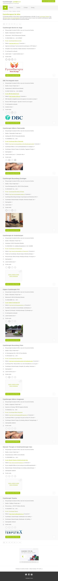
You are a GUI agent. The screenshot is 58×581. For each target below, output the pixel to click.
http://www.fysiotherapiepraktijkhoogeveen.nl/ (18, 415)
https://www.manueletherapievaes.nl (16, 462)
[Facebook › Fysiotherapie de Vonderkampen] (9, 267)
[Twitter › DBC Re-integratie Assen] (6, 112)
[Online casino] (30, 548)
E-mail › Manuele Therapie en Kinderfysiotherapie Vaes (16, 460)
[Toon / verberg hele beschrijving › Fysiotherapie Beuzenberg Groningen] (29, 197)
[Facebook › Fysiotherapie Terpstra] (9, 527)
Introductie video (9, 106)
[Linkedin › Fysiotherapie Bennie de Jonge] (12, 59)
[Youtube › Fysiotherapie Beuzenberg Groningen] (15, 210)
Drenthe (6, 32)
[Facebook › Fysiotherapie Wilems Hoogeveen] (9, 428)
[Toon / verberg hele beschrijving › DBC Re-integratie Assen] (29, 99)
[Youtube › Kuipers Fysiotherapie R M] (15, 321)
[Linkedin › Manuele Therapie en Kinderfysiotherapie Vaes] (12, 476)
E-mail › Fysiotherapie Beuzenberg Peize (13, 358)
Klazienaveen (12, 32)
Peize (11, 183)
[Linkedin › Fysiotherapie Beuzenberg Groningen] (12, 210)
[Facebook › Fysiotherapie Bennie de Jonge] (9, 59)
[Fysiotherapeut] (5, 7)
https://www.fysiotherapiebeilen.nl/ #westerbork (18, 251)
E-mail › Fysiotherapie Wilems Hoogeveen (13, 412)
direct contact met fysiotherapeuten (12, 18)
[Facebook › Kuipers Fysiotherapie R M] (9, 321)
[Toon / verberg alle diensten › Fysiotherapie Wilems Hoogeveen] (29, 420)
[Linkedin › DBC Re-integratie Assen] (12, 112)
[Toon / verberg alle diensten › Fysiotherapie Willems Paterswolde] (29, 149)
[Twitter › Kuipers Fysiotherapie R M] (6, 321)
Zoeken (18, 7)
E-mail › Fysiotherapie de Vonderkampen (13, 248)
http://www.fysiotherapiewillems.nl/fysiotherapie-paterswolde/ (21, 144)
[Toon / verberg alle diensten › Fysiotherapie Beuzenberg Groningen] (29, 199)
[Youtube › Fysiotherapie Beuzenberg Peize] (15, 377)
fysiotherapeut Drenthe (44, 16)
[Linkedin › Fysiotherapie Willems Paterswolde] (12, 160)
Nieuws (11, 7)
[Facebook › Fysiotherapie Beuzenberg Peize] (9, 377)
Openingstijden (9, 151)
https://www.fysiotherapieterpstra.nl (16, 514)
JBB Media (28, 578)
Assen (10, 85)
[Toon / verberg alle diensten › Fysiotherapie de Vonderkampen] (29, 256)
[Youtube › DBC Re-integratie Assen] (15, 112)
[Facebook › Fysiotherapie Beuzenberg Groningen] (9, 210)
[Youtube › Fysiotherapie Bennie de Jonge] (15, 59)
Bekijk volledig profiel (12, 75)
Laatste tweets (9, 53)
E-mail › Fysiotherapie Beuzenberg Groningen (14, 191)
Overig (32, 7)
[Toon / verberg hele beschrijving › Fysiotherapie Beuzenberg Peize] (29, 364)
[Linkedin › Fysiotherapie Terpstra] (12, 527)
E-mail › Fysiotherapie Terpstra (11, 511)
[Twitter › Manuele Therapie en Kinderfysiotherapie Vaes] (6, 476)
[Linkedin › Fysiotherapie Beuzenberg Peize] (12, 377)
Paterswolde (12, 133)
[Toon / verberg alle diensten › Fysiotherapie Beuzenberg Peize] (29, 366)
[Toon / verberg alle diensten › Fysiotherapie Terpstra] (29, 519)
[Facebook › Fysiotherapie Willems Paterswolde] (9, 160)
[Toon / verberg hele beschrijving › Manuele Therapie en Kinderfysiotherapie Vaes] (29, 465)
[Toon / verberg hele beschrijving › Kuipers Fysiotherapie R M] (29, 308)
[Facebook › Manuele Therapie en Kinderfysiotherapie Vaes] (9, 476)
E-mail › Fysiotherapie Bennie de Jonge (13, 40)
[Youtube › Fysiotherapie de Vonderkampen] (15, 267)
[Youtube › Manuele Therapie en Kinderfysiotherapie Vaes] (15, 476)
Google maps (19, 32)
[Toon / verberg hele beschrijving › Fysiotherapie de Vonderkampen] (29, 254)
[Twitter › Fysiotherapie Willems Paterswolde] (6, 160)
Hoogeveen (12, 404)
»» (19, 24)
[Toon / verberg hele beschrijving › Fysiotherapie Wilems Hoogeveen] (29, 417)
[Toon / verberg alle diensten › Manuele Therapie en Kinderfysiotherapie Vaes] (29, 468)
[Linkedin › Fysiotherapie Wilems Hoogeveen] (12, 428)
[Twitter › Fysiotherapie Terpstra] (6, 527)
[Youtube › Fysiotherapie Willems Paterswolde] (15, 160)
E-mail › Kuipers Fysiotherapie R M (12, 302)
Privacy (31, 578)
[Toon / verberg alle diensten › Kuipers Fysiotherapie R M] (29, 310)
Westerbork (12, 240)
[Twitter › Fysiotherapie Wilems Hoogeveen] (6, 428)
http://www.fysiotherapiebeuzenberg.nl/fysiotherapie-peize (21, 361)
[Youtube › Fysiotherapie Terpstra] (15, 527)
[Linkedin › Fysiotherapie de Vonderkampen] (12, 267)
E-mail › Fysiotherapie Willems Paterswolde (14, 141)
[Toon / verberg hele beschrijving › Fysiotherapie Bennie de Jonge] (29, 46)
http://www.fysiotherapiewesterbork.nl (16, 305)
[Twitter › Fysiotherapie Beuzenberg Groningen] (6, 210)
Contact (26, 7)
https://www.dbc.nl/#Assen (14, 96)
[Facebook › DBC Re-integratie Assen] (9, 112)
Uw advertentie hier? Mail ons (29, 561)
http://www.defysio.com (14, 43)
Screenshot (22, 43)
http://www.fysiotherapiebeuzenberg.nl (17, 194)
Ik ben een (48, 1)
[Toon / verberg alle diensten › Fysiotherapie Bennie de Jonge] (29, 48)
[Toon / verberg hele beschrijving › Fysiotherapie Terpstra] (29, 516)
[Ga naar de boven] (54, 75)
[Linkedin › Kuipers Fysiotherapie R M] (12, 321)
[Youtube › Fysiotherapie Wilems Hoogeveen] (15, 428)
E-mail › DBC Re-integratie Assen (12, 93)
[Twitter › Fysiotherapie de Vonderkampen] (6, 267)
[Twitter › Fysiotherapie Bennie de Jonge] (6, 59)
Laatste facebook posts (18, 53)
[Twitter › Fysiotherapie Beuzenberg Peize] (6, 377)
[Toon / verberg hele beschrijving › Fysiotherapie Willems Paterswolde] (29, 146)
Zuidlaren (11, 503)
